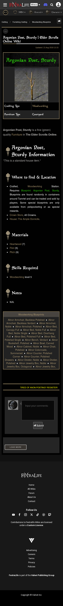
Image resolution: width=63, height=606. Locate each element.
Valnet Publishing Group (42, 575)
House (13, 219)
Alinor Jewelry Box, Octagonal (31, 364)
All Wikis (31, 489)
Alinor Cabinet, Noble (28, 346)
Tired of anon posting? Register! (39, 387)
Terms (31, 558)
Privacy (31, 562)
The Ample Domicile (28, 219)
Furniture (17, 134)
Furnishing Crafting (20, 22)
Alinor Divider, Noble (28, 359)
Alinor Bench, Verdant (36, 339)
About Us (31, 497)
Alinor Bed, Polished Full (27, 336)
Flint (12, 248)
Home (31, 485)
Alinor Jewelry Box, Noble (32, 363)
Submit (39, 425)
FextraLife (14, 575)
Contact (31, 501)
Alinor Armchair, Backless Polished (26, 319)
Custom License (35, 525)
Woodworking (40, 106)
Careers (31, 554)
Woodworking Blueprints (41, 22)
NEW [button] (21, 12)
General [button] (37, 12)
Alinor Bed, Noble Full (34, 329)
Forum (31, 493)
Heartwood (15, 244)
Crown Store (16, 215)
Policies (31, 566)
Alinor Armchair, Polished (28, 326)
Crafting (5, 22)
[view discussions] (59, 21)
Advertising (31, 550)
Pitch (12, 252)
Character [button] (55, 12)
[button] (35, 5)
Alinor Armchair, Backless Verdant (30, 321)
